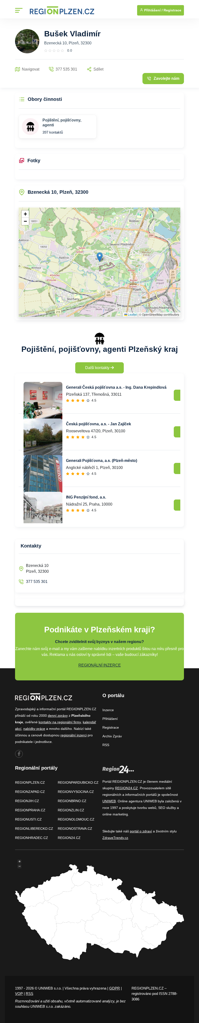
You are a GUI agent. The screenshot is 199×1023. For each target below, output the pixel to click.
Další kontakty (97, 368)
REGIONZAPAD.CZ (30, 792)
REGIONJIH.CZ (27, 801)
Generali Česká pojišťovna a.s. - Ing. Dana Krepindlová (116, 387)
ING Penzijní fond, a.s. (86, 497)
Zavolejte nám (166, 78)
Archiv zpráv (112, 736)
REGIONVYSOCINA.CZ (76, 792)
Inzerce (108, 710)
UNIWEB (109, 801)
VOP (19, 993)
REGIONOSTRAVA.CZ (75, 828)
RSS (105, 745)
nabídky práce (34, 729)
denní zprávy (58, 715)
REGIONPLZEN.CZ (30, 782)
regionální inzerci (73, 735)
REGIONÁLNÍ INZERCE (99, 665)
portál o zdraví (141, 831)
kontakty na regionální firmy (60, 722)
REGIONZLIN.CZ (71, 810)
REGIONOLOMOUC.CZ (76, 819)
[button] (100, 257)
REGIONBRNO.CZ (72, 801)
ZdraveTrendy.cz (115, 838)
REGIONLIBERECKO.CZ (34, 828)
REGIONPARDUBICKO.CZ (78, 782)
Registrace (172, 10)
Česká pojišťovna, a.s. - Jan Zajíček (98, 424)
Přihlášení (110, 719)
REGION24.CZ (69, 838)
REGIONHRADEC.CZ (31, 838)
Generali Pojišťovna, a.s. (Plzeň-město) (101, 461)
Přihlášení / (153, 10)
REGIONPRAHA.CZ (30, 810)
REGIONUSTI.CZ (28, 819)
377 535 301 (37, 582)
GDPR (114, 988)
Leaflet (132, 314)
